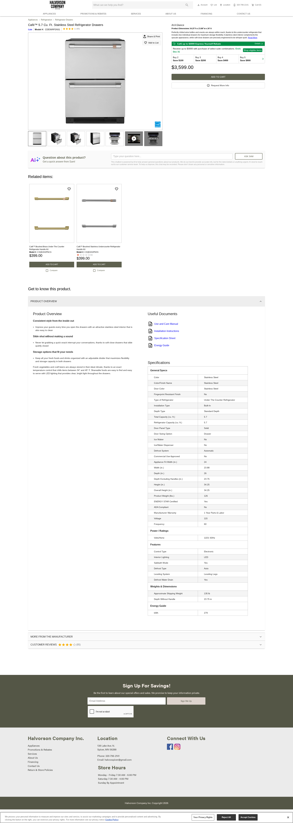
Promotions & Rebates (93, 13)
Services (136, 13)
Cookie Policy (111, 820)
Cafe (30, 30)
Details (257, 44)
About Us (170, 13)
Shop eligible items (253, 50)
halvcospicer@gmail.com (118, 759)
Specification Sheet (164, 338)
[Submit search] (187, 5)
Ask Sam (248, 156)
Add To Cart (218, 77)
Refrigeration (46, 20)
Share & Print (153, 36)
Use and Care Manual (166, 324)
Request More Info (220, 85)
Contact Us (243, 13)
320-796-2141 (112, 756)
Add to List (153, 42)
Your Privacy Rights (202, 817)
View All (153, 138)
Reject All (226, 817)
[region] (146, 817)
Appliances (49, 13)
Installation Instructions (166, 331)
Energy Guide (161, 345)
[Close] (288, 817)
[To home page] (58, 5)
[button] (198, 5)
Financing (206, 13)
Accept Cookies (248, 817)
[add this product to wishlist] (69, 189)
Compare (54, 270)
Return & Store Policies (40, 770)
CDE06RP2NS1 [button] (52, 29)
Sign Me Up (186, 700)
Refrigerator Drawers (64, 20)
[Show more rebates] (263, 59)
